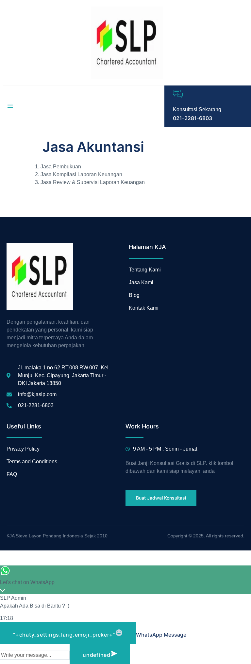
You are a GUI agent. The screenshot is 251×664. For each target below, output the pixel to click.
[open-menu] (10, 106)
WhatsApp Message (161, 634)
